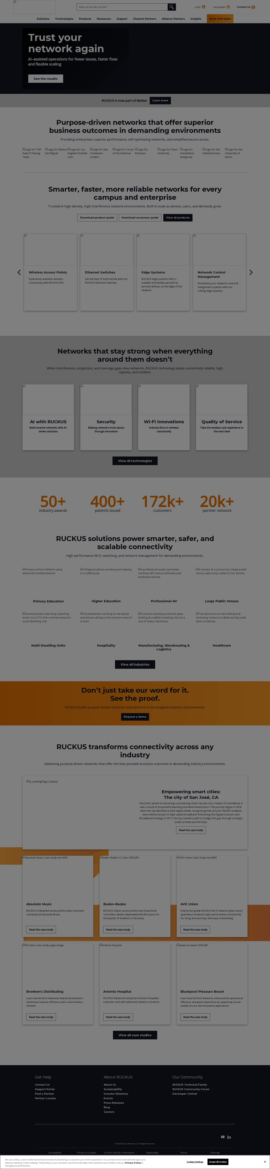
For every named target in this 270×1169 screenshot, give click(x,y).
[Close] (265, 1161)
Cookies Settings (195, 1161)
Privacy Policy (133, 1163)
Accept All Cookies (218, 1161)
